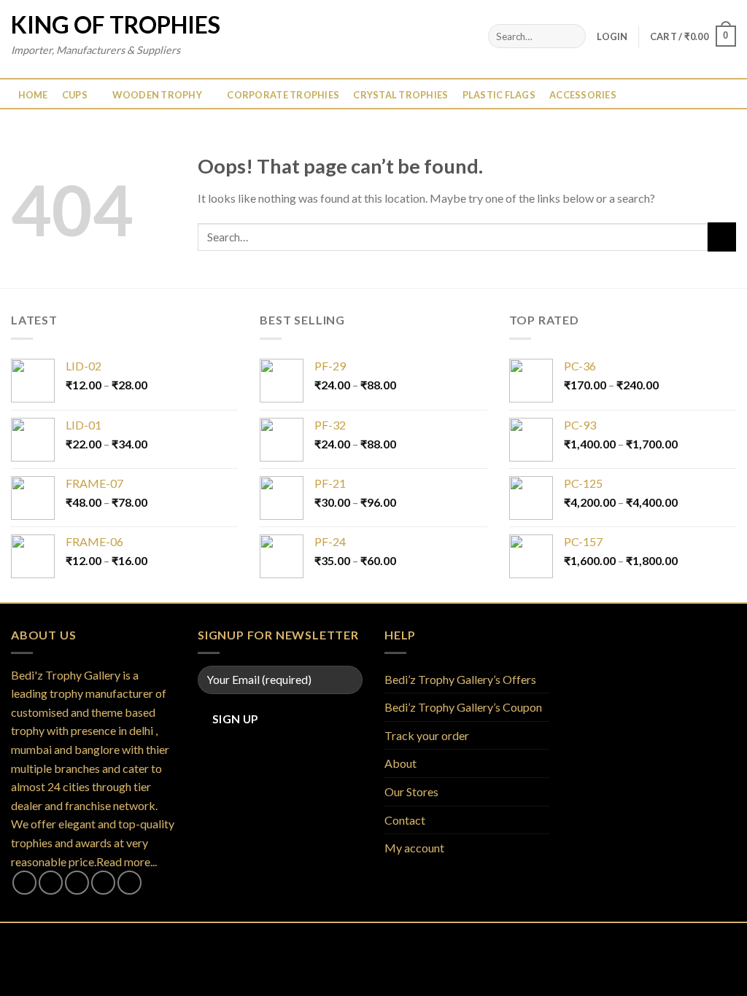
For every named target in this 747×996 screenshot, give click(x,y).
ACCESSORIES (582, 95)
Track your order (426, 735)
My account (414, 848)
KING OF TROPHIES (115, 24)
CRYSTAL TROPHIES (400, 95)
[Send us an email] (103, 883)
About (400, 763)
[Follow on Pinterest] (129, 883)
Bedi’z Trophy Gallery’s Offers (460, 679)
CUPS (75, 95)
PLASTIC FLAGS (498, 95)
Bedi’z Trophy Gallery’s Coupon (463, 707)
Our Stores (411, 791)
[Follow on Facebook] (24, 883)
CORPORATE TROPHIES (283, 95)
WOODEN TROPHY (156, 95)
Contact (404, 820)
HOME (33, 95)
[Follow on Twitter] (77, 883)
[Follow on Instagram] (51, 883)
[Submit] (572, 36)
